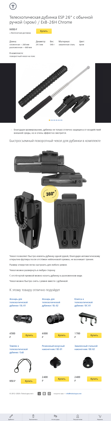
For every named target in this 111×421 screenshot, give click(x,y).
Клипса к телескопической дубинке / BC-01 (83, 302)
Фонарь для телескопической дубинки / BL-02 (51, 302)
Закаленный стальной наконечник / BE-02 (86, 348)
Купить (44, 31)
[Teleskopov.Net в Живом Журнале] (39, 393)
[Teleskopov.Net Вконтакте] (44, 393)
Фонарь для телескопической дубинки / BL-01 (18, 302)
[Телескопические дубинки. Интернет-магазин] (13, 6)
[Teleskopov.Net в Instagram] (49, 393)
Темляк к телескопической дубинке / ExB (18, 349)
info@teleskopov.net (73, 394)
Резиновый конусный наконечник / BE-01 (53, 348)
